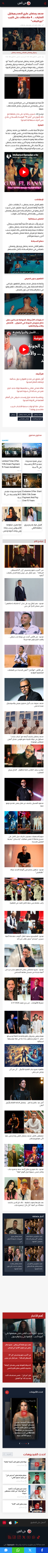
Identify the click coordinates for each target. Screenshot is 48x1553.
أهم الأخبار (37, 1315)
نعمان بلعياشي (24, 419)
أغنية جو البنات (37, 419)
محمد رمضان (38, 415)
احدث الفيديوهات (26, 1454)
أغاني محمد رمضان (24, 415)
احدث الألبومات (36, 1392)
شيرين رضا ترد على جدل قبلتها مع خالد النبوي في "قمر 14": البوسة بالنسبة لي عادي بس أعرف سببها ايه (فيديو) (24, 117)
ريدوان (13, 415)
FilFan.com (40, 1545)
